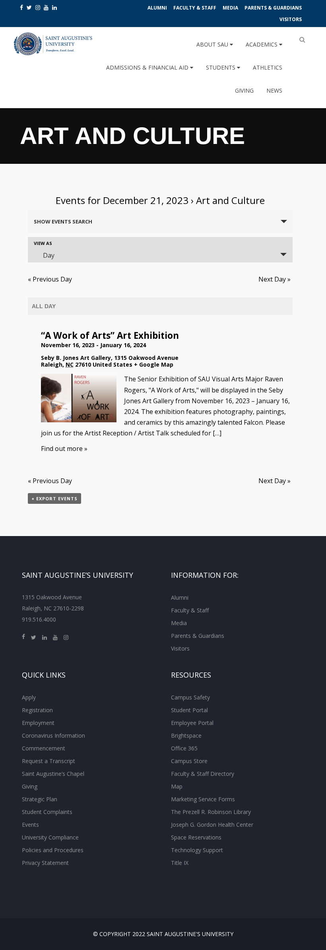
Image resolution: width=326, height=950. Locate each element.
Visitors (290, 19)
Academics (262, 44)
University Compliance (50, 837)
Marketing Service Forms (203, 799)
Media (230, 7)
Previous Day (50, 279)
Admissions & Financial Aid (148, 67)
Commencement (43, 748)
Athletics (267, 67)
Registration (37, 710)
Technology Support (197, 850)
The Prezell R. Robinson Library (211, 812)
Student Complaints (47, 812)
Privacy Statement (45, 862)
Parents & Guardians (273, 7)
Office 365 (184, 748)
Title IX (179, 862)
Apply (29, 697)
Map (176, 786)
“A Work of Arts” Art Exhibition (110, 335)
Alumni (157, 7)
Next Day (274, 279)
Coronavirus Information (53, 735)
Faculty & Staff (194, 7)
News (274, 90)
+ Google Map (153, 364)
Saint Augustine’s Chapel (53, 773)
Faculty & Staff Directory (202, 773)
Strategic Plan (39, 799)
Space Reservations (196, 837)
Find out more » (64, 448)
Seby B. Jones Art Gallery (76, 357)
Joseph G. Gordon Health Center (212, 824)
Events (30, 824)
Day (48, 255)
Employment (38, 723)
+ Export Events (54, 498)
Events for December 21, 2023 (122, 200)
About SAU (213, 44)
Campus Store (189, 761)
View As (43, 243)
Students (221, 67)
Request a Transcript (48, 761)
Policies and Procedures (52, 850)
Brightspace (186, 735)
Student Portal (189, 710)
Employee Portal (192, 723)
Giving (244, 90)
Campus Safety (190, 697)
